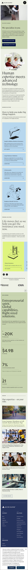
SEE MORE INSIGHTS (7, 496)
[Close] (25, 549)
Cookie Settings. (16, 564)
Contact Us (4, 525)
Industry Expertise (20, 537)
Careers (3, 518)
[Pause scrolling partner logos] (25, 290)
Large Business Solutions (21, 522)
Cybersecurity (19, 527)
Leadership (4, 520)
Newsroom (4, 545)
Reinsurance (19, 535)
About (3, 516)
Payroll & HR (19, 525)
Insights (3, 543)
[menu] (24, 2)
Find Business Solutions (8, 40)
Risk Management (20, 531)
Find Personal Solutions (9, 44)
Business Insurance (20, 520)
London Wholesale (20, 533)
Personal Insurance (20, 516)
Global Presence (5, 522)
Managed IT (19, 529)
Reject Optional (20, 567)
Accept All (11, 567)
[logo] (7, 2)
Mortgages (18, 518)
